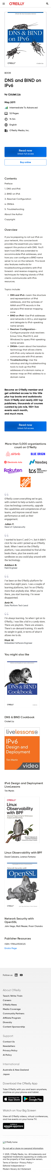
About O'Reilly (12, 990)
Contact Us (9, 1041)
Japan (6, 1074)
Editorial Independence (13, 1165)
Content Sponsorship (14, 1026)
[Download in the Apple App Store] (12, 1101)
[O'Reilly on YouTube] (21, 975)
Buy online (25, 162)
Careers (7, 1000)
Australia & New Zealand (16, 1069)
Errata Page (11, 948)
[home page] (16, 3)
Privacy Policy (10, 1050)
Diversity (7, 1022)
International (11, 1064)
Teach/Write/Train (12, 995)
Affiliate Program (12, 1017)
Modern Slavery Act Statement (17, 1169)
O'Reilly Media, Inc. (19, 130)
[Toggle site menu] (3, 3)
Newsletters (9, 1046)
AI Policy (7, 1054)
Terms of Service (10, 1162)
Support (8, 1036)
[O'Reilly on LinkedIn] (16, 975)
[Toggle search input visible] (47, 3)
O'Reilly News (10, 1004)
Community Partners (13, 1013)
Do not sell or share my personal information (23, 1148)
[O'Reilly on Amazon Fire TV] (13, 1128)
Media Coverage (12, 1009)
